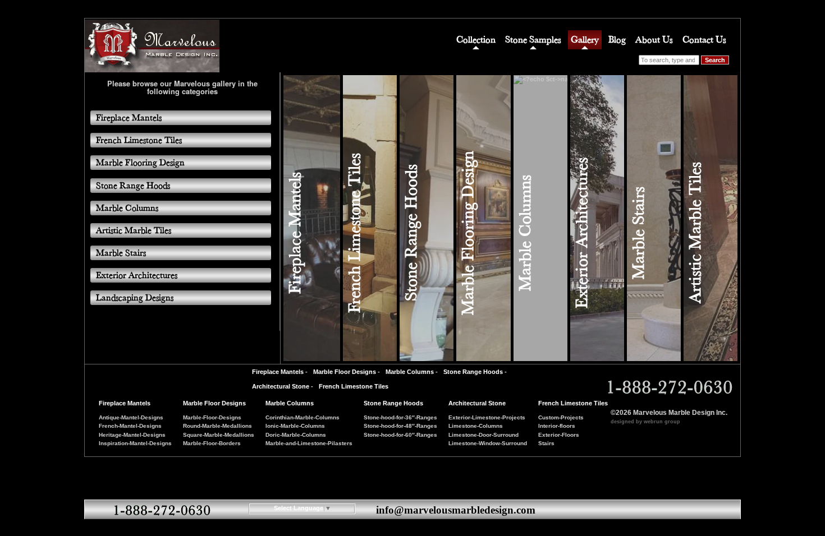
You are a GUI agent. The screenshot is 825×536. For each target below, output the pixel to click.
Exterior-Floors (558, 435)
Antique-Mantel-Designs (131, 417)
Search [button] (715, 60)
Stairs (546, 443)
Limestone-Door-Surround (483, 435)
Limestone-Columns (475, 426)
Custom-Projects (561, 417)
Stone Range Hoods (410, 232)
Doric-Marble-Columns (295, 435)
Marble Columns (524, 233)
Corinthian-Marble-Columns (302, 417)
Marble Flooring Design (467, 233)
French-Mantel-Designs (130, 426)
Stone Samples (533, 39)
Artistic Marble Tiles (694, 232)
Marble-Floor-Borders (212, 443)
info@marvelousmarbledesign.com (455, 510)
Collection (476, 39)
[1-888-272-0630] (668, 387)
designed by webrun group (645, 421)
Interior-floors (556, 426)
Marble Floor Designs (344, 371)
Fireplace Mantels (294, 233)
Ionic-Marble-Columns (295, 426)
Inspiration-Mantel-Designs (135, 443)
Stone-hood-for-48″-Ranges (400, 426)
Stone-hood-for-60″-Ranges (400, 435)
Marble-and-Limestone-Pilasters (308, 443)
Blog (617, 39)
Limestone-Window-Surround (487, 443)
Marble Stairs (638, 233)
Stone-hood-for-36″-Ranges (400, 417)
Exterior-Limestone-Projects (486, 417)
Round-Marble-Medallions (217, 426)
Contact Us (704, 39)
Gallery (585, 39)
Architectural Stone (280, 386)
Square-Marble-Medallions (218, 435)
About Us (654, 39)
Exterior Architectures (581, 233)
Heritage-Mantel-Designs (132, 435)
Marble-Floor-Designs (212, 417)
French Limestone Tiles (354, 233)
